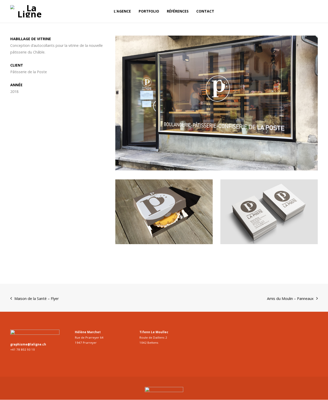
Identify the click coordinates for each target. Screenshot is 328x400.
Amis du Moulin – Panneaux (290, 298)
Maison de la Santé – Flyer (36, 298)
